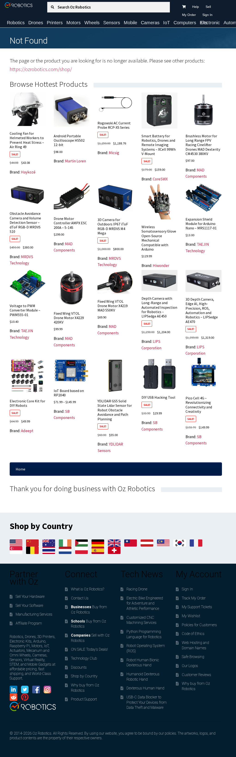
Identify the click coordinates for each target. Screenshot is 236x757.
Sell (208, 7)
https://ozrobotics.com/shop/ (41, 69)
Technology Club (84, 658)
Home (20, 469)
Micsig (114, 152)
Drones (35, 22)
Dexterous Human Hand (145, 688)
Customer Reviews (196, 675)
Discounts (79, 667)
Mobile (130, 22)
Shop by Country (84, 676)
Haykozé (28, 172)
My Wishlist (191, 616)
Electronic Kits (210, 22)
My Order (189, 15)
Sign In (207, 15)
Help (195, 7)
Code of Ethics (193, 633)
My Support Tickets (197, 607)
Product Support (84, 699)
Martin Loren (75, 161)
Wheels (92, 22)
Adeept (27, 430)
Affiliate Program (29, 623)
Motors (73, 22)
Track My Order (194, 598)
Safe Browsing (193, 657)
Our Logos (190, 666)
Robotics (16, 22)
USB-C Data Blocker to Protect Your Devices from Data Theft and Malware (147, 702)
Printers (55, 22)
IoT (166, 22)
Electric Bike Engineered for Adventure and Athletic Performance (145, 603)
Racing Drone (137, 589)
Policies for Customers (199, 625)
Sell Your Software (29, 605)
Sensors (111, 22)
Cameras (150, 22)
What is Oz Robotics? (87, 589)
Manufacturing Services (34, 614)
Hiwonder (161, 265)
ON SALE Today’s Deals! (89, 649)
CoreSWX (160, 179)
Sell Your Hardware (30, 596)
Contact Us (79, 598)
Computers (185, 22)
